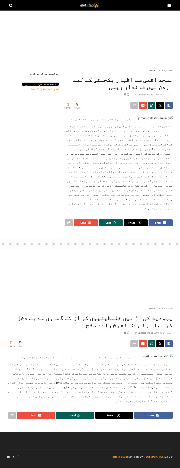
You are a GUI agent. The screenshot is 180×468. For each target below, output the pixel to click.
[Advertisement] (90, 40)
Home (152, 70)
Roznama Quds (120, 456)
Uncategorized (165, 70)
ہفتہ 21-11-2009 (163, 94)
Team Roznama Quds (154, 456)
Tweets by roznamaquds (45, 89)
